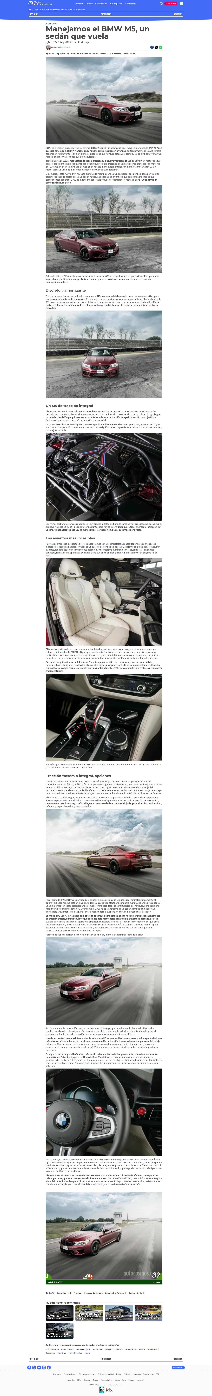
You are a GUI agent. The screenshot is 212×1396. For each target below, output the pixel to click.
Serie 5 (133, 54)
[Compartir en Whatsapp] (160, 47)
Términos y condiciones (87, 1374)
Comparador (131, 3)
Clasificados (101, 3)
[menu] (181, 3)
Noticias (89, 3)
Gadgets (108, 1349)
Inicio (31, 9)
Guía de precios (116, 3)
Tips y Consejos (75, 1353)
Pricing (118, 1374)
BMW (51, 54)
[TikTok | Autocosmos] (49, 1367)
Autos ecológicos (83, 1349)
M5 (67, 54)
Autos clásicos (67, 1349)
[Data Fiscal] (101, 1390)
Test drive (62, 1353)
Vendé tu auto (171, 4)
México (117, 1380)
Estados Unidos (106, 1380)
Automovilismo (52, 1349)
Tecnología (50, 1353)
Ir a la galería (156, 1282)
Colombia (87, 1380)
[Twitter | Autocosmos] (34, 1367)
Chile (79, 1380)
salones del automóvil (110, 54)
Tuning (87, 1353)
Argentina (71, 1380)
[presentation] (104, 1236)
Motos (142, 1349)
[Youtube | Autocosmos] (39, 1367)
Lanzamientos (131, 1349)
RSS (157, 1374)
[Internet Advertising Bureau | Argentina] (109, 1390)
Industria (118, 1349)
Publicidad (127, 1374)
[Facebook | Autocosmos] (29, 1367)
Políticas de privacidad (106, 1374)
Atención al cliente (70, 1374)
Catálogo (79, 3)
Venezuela (140, 1380)
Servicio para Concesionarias (143, 1374)
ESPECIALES (106, 14)
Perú (124, 1380)
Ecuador (96, 1380)
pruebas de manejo (89, 54)
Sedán (126, 54)
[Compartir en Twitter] (156, 47)
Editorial (38, 9)
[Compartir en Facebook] (152, 47)
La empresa (57, 1374)
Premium (75, 54)
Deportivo (60, 54)
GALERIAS (177, 14)
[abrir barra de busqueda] (161, 3)
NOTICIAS (34, 14)
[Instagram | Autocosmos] (44, 1367)
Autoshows (51, 24)
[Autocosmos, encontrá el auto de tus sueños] (40, 3)
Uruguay (131, 1380)
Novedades (152, 1349)
